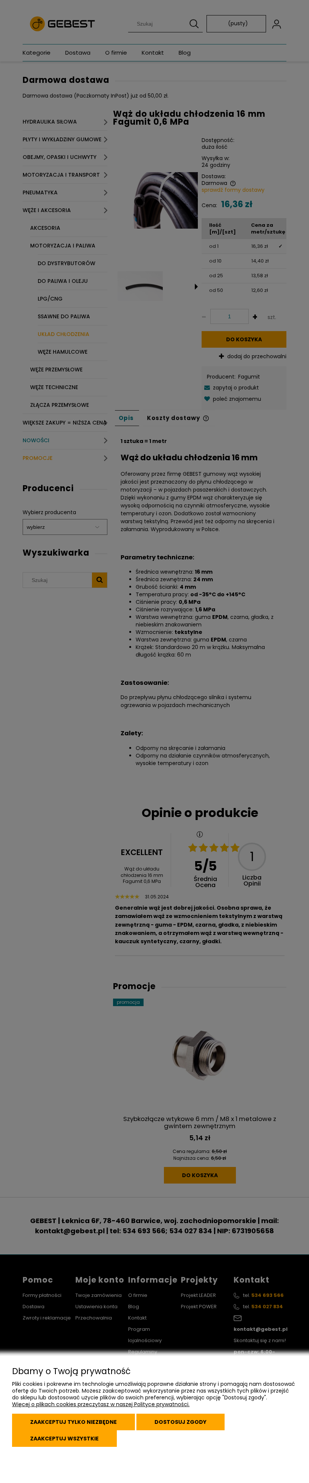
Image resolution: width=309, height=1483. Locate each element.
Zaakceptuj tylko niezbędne (73, 1422)
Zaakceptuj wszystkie (64, 1438)
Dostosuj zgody (180, 1422)
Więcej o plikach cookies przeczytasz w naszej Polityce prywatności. (101, 1404)
